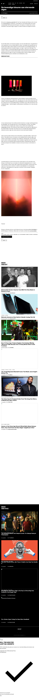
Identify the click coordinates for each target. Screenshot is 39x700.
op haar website (33, 230)
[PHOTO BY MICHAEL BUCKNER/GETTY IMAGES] (19, 521)
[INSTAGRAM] (18, 632)
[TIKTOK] (20, 632)
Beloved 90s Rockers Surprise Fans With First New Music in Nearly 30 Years (18, 290)
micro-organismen (22, 234)
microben (27, 234)
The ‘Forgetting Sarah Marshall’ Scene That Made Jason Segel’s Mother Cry (19, 372)
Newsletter (36, 3)
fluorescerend (15, 234)
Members (13, 4)
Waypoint (9, 4)
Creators (11, 234)
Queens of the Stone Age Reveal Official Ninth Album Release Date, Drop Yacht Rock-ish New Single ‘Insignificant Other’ (18, 427)
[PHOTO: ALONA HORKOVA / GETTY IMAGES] (19, 550)
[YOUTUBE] (22, 632)
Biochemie (4, 234)
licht (19, 234)
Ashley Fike (11, 566)
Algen (2, 234)
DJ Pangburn (5, 13)
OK (0, 695)
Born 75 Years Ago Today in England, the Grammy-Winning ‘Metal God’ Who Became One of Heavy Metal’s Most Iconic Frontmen (18, 344)
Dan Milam (12, 347)
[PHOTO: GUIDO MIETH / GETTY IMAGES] (19, 579)
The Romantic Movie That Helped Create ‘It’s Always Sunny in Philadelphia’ (18, 534)
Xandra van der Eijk (11, 22)
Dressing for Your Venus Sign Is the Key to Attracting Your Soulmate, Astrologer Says (17, 591)
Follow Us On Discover (6, 236)
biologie (8, 234)
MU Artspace (7, 23)
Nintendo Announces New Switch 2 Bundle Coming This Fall (18, 317)
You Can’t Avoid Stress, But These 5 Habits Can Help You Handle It (19, 563)
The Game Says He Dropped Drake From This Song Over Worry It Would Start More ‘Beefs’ (19, 400)
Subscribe (31, 3)
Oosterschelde (35, 234)
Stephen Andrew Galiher (12, 429)
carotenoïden (4, 127)
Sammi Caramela (12, 595)
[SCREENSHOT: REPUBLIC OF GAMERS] (19, 607)
